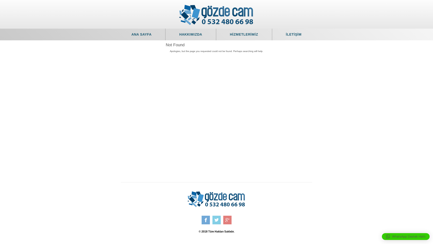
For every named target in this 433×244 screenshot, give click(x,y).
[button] (406, 236)
